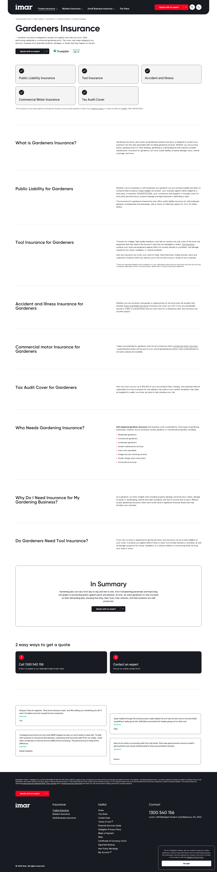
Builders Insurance (61, 814)
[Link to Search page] (192, 7)
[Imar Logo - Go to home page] (24, 7)
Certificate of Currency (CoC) (112, 841)
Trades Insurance (61, 810)
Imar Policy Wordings (108, 849)
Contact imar (104, 818)
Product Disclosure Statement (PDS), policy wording (38, 783)
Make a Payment (106, 833)
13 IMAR (124, 108)
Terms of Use (104, 822)
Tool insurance (188, 244)
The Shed (102, 814)
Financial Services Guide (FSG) (72, 783)
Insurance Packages (79, 19)
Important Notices (106, 845)
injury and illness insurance (136, 306)
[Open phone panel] (199, 7)
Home (101, 810)
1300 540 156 (161, 812)
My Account (103, 852)
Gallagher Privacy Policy (109, 829)
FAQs (100, 837)
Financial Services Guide (109, 826)
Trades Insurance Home (23, 19)
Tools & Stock (50, 19)
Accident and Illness (63, 19)
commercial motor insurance (185, 346)
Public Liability (38, 19)
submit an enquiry (97, 108)
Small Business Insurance (64, 818)
